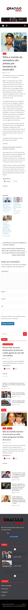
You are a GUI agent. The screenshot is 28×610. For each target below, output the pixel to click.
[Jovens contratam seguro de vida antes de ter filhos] (6, 394)
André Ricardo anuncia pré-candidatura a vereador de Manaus (14, 244)
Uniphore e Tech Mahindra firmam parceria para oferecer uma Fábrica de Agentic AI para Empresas (13, 384)
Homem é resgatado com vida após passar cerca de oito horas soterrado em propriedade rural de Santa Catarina (18, 487)
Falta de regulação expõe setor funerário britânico (18, 401)
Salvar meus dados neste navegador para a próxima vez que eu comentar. (13, 317)
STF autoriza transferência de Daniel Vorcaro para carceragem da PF (17, 206)
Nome (3, 292)
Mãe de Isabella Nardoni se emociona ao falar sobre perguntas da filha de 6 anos (13, 435)
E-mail (3, 299)
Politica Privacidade (6, 585)
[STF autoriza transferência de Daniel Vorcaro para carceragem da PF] (17, 199)
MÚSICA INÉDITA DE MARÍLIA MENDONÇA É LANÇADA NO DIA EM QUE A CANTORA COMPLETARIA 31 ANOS (18, 500)
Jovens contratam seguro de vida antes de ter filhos (18, 393)
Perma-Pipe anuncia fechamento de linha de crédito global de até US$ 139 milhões (13, 351)
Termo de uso (4, 588)
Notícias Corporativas (8, 344)
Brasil (4, 53)
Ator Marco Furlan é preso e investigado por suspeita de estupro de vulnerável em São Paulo (18, 475)
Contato (3, 595)
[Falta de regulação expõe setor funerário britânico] (6, 402)
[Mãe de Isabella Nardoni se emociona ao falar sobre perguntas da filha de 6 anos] (14, 419)
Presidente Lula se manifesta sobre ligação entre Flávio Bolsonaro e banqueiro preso (7, 206)
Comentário (5, 271)
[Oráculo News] (3, 25)
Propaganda (4, 592)
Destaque (10, 428)
